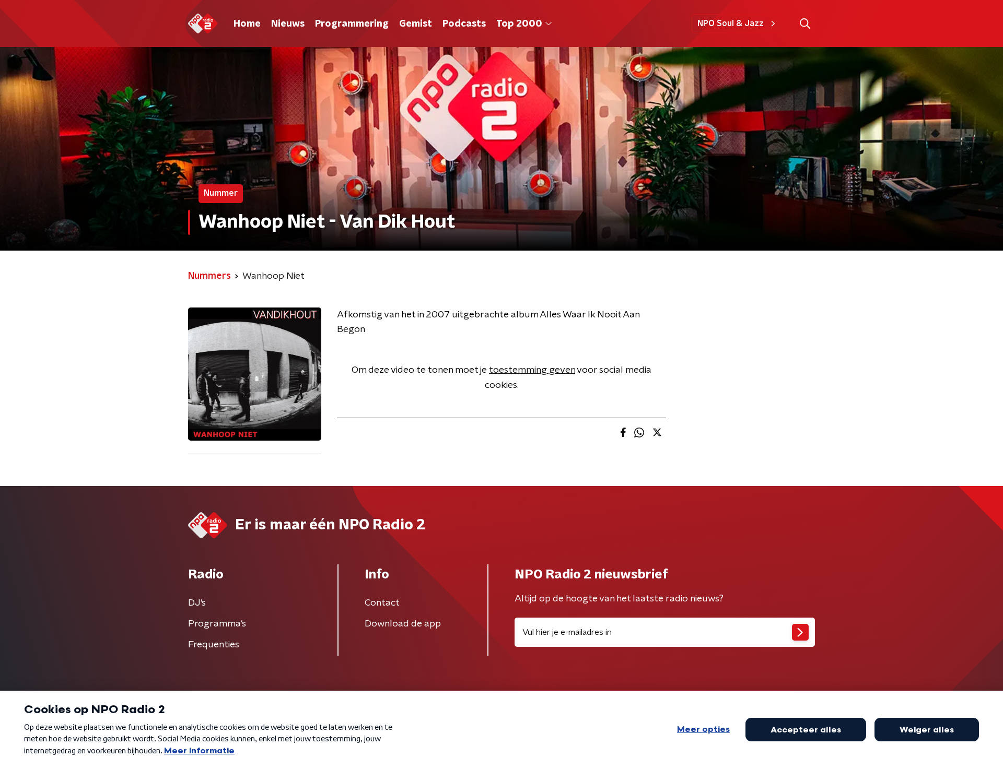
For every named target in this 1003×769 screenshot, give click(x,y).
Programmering (352, 24)
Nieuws (288, 24)
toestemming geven (532, 370)
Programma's (217, 624)
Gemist (415, 24)
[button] (805, 23)
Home (247, 24)
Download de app (403, 624)
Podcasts (464, 24)
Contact (382, 603)
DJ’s (197, 603)
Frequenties (213, 644)
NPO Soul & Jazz (730, 23)
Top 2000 (519, 24)
